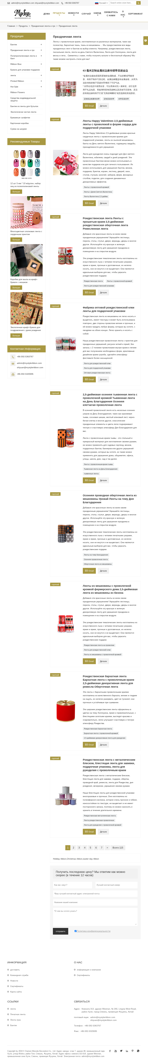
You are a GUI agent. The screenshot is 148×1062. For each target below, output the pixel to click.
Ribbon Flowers (17, 92)
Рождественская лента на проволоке (99, 645)
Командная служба (19, 975)
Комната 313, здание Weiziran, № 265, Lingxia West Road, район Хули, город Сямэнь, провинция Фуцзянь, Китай (109, 1010)
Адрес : (77, 1009)
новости (73, 13)
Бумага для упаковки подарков (25, 70)
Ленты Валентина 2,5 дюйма (96, 197)
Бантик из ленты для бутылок (24, 106)
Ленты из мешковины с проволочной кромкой (102, 655)
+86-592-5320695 (25, 374)
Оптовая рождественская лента (97, 373)
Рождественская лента (93, 281)
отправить (60, 931)
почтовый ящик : (82, 1017)
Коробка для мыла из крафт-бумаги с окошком (24, 280)
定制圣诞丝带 (109, 99)
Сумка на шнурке (18, 129)
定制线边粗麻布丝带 (92, 99)
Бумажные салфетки (20, 117)
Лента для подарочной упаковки (97, 368)
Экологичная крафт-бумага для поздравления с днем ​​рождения (25, 328)
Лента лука (15, 1020)
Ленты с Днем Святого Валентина (98, 192)
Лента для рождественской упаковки (99, 286)
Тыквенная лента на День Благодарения (100, 469)
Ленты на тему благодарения (96, 555)
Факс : (77, 1031)
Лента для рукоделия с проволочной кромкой (102, 825)
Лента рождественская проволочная (99, 820)
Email (89, 105)
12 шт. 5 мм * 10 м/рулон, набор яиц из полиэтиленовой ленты (25, 184)
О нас (123, 13)
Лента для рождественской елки (97, 364)
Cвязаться (82, 1001)
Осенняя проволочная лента (96, 559)
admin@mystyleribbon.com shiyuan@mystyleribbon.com (35, 3)
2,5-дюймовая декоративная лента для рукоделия (104, 738)
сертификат (135, 14)
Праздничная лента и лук (43, 26)
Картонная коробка (19, 123)
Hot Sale (14, 87)
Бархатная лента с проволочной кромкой (101, 733)
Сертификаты (16, 986)
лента (13, 75)
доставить (15, 970)
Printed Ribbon (17, 81)
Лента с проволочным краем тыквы (98, 464)
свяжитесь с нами (111, 14)
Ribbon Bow (15, 64)
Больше (16, 191)
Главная (11, 26)
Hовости (14, 981)
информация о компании (89, 970)
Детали (103, 106)
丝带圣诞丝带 (123, 99)
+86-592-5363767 (72, 3)
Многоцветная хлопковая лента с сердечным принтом (26, 232)
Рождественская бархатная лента (98, 729)
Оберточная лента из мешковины (98, 564)
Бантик (13, 44)
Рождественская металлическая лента (100, 816)
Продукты (59, 13)
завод (97, 13)
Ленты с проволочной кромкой (96, 187)
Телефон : (79, 1025)
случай (86, 14)
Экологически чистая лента (23, 112)
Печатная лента (17, 1014)
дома (47, 14)
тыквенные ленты (91, 474)
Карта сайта (16, 992)
